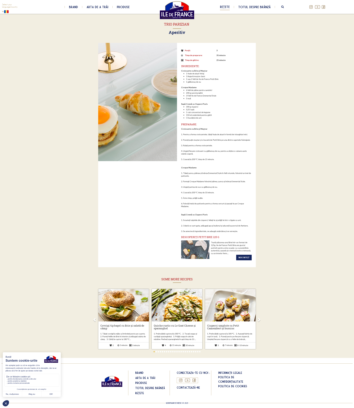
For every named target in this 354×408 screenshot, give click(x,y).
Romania (11, 11)
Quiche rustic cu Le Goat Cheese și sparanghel (175, 327)
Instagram (311, 7)
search (284, 7)
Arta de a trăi (97, 7)
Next (259, 319)
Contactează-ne (188, 387)
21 (195, 351)
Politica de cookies (232, 386)
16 (185, 351)
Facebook (323, 7)
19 (191, 351)
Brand (73, 7)
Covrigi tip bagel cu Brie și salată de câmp (122, 327)
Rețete (225, 7)
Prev (95, 319)
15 (183, 351)
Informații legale (230, 373)
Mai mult (243, 257)
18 (189, 351)
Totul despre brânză (254, 7)
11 (175, 351)
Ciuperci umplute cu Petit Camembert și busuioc (223, 327)
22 (197, 351)
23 (200, 351)
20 (193, 351)
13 (179, 351)
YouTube (317, 7)
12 (177, 351)
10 (173, 351)
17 (187, 351)
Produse (123, 7)
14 (181, 351)
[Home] (177, 10)
